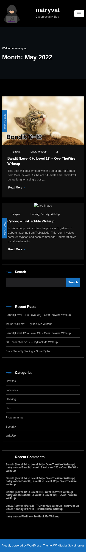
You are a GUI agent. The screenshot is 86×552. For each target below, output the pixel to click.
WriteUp (42, 151)
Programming (14, 417)
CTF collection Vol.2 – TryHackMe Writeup (32, 342)
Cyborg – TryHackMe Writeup (30, 221)
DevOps (11, 381)
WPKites (58, 545)
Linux (33, 151)
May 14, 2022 (4, 121)
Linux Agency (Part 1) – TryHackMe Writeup (34, 509)
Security (45, 214)
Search (20, 271)
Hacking (35, 214)
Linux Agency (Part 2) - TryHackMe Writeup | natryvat (40, 505)
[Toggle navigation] (79, 13)
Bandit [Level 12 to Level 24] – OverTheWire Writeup (38, 333)
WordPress (34, 545)
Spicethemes (76, 545)
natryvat (48, 10)
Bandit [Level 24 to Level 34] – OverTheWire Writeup (38, 315)
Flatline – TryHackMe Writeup (40, 516)
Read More (15, 187)
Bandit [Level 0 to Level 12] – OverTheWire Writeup (41, 482)
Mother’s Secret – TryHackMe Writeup (29, 324)
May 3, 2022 (4, 228)
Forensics (12, 390)
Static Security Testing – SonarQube (28, 351)
